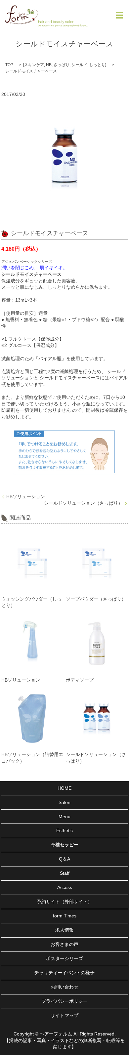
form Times (64, 915)
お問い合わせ (64, 987)
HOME (64, 788)
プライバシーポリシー (64, 1001)
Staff (64, 873)
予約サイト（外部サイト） (64, 901)
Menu (64, 816)
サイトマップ (64, 1015)
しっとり (97, 65)
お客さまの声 (64, 944)
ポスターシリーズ (64, 958)
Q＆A (64, 859)
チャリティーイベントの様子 (64, 972)
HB (49, 65)
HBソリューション (25, 496)
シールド (79, 65)
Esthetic (64, 830)
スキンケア (34, 65)
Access (64, 887)
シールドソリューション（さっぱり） (83, 503)
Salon (64, 802)
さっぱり (61, 65)
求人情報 (64, 930)
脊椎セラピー (64, 844)
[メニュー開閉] (119, 15)
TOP (9, 65)
